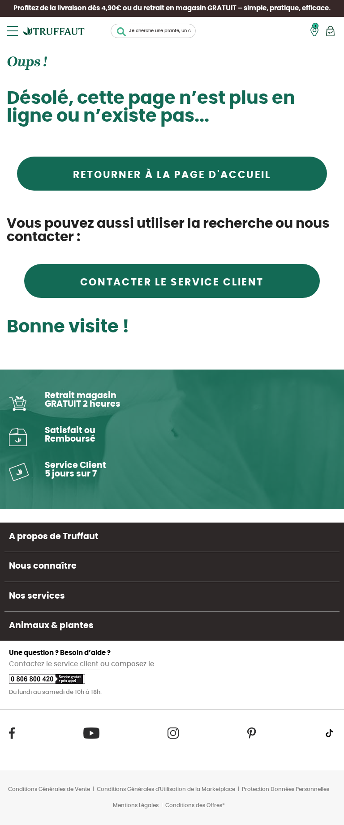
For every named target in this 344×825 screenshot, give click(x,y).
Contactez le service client (54, 664)
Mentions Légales (136, 805)
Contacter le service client (172, 282)
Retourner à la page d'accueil (172, 175)
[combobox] (153, 31)
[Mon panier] (330, 31)
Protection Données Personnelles (285, 789)
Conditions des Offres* (195, 805)
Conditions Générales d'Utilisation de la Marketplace (166, 789)
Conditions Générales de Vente (49, 789)
